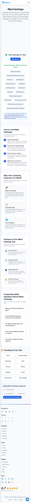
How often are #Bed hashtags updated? (14, 340)
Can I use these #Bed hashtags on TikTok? (14, 332)
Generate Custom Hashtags (13, 397)
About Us (4, 428)
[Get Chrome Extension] (6, 411)
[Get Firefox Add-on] (9, 411)
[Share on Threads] (6, 482)
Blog (3, 471)
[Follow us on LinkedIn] (12, 418)
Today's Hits (21, 393)
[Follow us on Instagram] (6, 418)
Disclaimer (4, 450)
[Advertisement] (15, 33)
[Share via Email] (9, 482)
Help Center (5, 462)
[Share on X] (9, 479)
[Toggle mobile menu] (28, 2)
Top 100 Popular (10, 389)
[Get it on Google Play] (2, 411)
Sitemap (21, 499)
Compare (4, 438)
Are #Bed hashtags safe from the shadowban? (14, 324)
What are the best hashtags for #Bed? (14, 309)
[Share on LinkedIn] (2, 482)
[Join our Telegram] (6, 421)
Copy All (16, 59)
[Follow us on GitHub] (12, 421)
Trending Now (9, 393)
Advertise (4, 436)
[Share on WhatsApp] (6, 479)
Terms (3, 445)
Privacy (4, 447)
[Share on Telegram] (12, 479)
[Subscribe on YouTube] (2, 421)
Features (4, 431)
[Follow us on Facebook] (9, 418)
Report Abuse (5, 464)
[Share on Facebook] (2, 479)
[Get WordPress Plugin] (13, 411)
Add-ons (4, 433)
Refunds (4, 452)
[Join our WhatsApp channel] (9, 421)
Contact (4, 467)
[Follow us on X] (2, 418)
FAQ (3, 469)
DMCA (3, 455)
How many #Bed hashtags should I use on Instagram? (13, 317)
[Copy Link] (12, 482)
